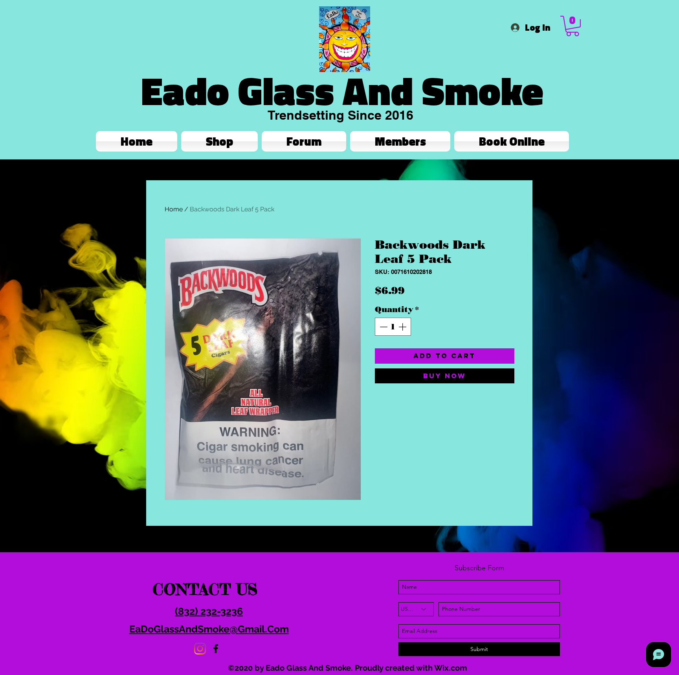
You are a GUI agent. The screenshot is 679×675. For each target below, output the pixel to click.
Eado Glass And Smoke (342, 90)
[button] (572, 26)
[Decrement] (382, 326)
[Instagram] (200, 649)
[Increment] (403, 326)
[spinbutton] (392, 326)
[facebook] (216, 649)
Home (174, 209)
